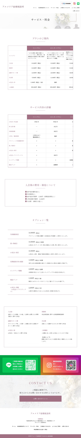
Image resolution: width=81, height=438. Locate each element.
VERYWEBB (50, 436)
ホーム (14, 426)
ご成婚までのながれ (45, 426)
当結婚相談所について (23, 426)
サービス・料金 (34, 426)
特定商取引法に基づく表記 (40, 429)
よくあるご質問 (56, 426)
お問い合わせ (65, 426)
